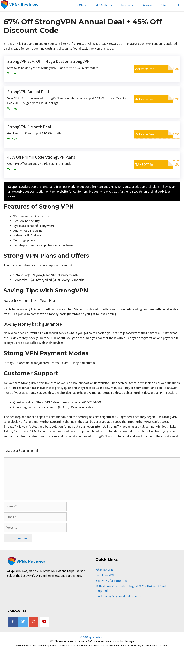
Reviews (147, 5)
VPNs (80, 5)
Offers (164, 5)
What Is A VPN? (105, 570)
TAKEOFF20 (144, 164)
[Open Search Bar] (178, 5)
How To (125, 5)
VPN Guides (102, 5)
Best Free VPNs (105, 575)
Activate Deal (145, 68)
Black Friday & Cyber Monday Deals (118, 596)
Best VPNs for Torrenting (112, 581)
